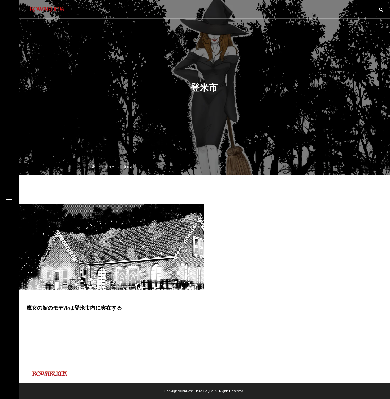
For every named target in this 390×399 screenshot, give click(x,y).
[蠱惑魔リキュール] (46, 9)
